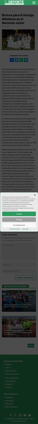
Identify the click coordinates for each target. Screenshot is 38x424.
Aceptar (19, 214)
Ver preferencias (19, 225)
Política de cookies (15, 229)
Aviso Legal (25, 229)
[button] (35, 195)
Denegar (19, 219)
